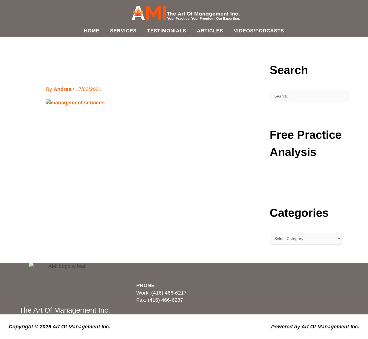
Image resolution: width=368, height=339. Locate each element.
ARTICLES (210, 31)
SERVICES (123, 31)
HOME (91, 31)
